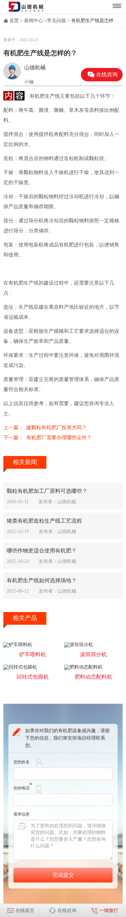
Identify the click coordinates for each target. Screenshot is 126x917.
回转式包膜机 (32, 677)
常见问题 (56, 20)
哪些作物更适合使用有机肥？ (42, 550)
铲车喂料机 (32, 654)
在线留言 (24, 910)
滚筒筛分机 (93, 654)
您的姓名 (21, 762)
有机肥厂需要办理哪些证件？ (59, 437)
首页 (14, 20)
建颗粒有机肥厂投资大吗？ (56, 427)
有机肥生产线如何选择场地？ (42, 580)
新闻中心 (33, 20)
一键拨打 (108, 910)
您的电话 (21, 788)
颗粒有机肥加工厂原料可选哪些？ (47, 491)
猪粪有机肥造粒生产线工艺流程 (44, 521)
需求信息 (21, 814)
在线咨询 (107, 74)
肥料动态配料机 (93, 677)
